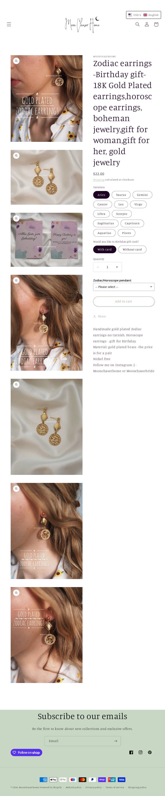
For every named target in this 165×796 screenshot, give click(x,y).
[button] (8, 24)
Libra (101, 213)
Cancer (103, 204)
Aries (101, 194)
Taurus (121, 194)
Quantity (98, 258)
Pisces (126, 233)
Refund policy (73, 787)
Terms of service (115, 787)
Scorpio (121, 213)
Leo (121, 204)
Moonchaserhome (29, 787)
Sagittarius (106, 223)
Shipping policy (137, 787)
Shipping (98, 179)
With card (105, 249)
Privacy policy (93, 787)
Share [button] (102, 316)
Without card (132, 249)
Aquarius (104, 233)
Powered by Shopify (51, 787)
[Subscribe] (115, 741)
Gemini (142, 194)
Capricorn (132, 223)
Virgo (138, 204)
